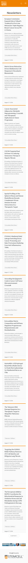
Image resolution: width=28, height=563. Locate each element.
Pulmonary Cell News (10, 438)
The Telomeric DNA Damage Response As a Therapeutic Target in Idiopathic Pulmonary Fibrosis (12, 411)
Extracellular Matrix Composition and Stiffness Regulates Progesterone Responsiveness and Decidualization (14, 325)
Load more (13, 535)
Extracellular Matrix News (11, 55)
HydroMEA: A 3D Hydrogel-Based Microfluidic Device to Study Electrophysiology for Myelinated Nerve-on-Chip (14, 368)
